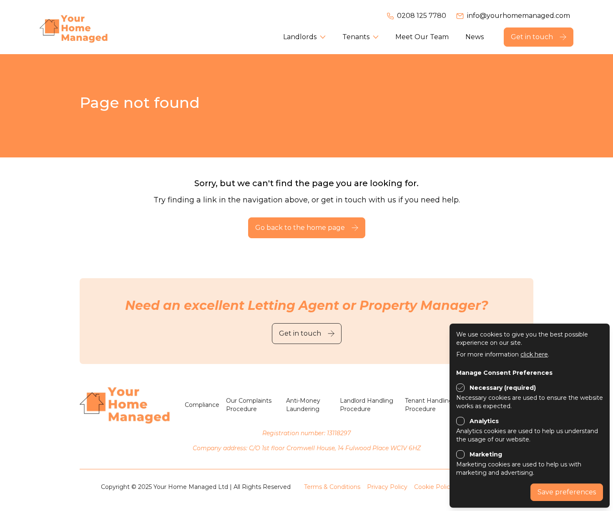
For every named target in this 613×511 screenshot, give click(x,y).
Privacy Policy (387, 487)
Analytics (484, 421)
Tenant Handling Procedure (429, 405)
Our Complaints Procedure (248, 405)
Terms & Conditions (332, 487)
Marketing (486, 454)
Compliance (202, 405)
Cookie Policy (433, 487)
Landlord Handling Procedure (366, 405)
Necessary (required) (503, 387)
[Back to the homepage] (85, 27)
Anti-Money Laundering (303, 405)
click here (534, 354)
